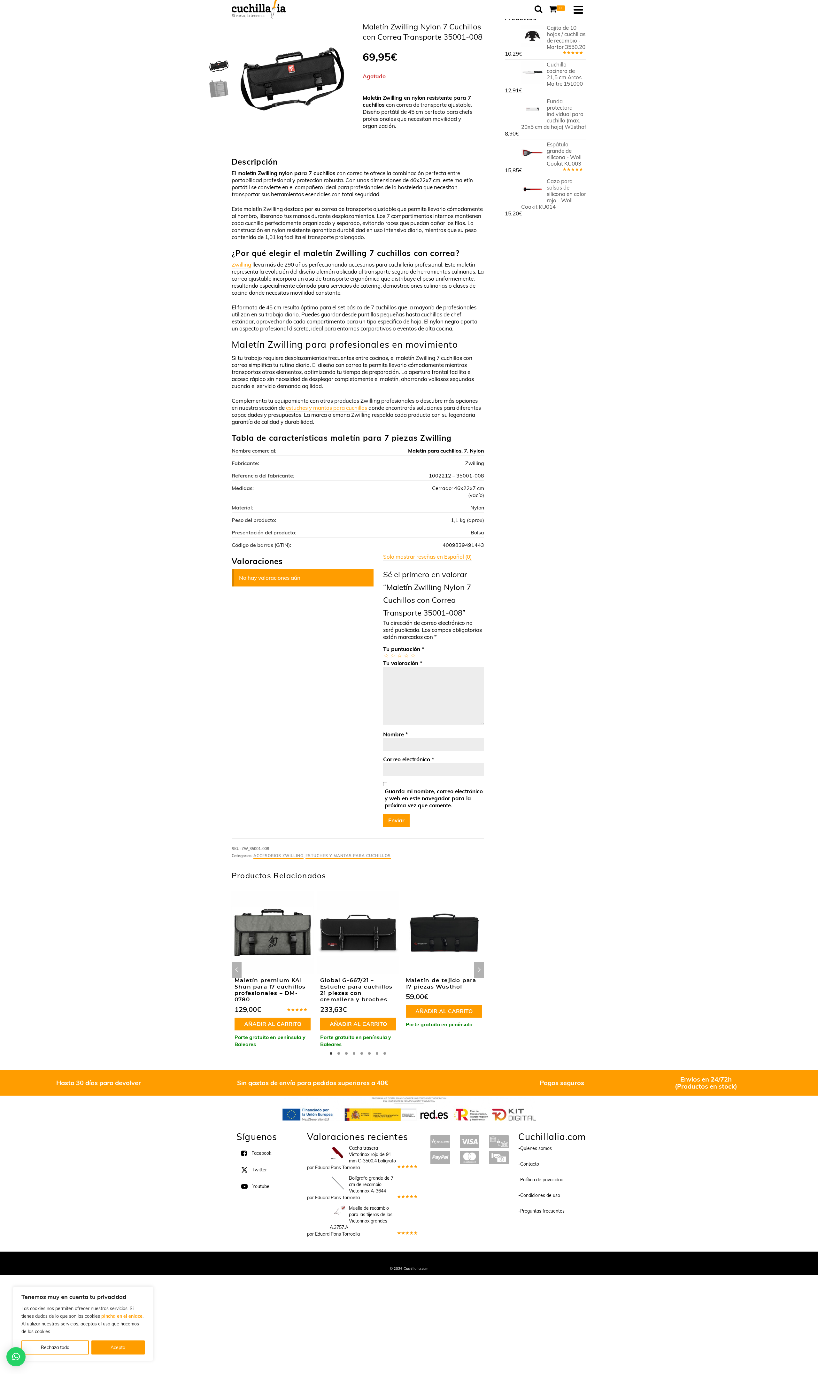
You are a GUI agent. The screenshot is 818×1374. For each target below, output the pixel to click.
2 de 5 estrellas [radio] (392, 655)
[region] (83, 1323)
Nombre (395, 734)
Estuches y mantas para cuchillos (348, 855)
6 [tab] (369, 1053)
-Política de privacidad (540, 1180)
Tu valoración (402, 663)
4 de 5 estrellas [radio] (406, 655)
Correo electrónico (408, 759)
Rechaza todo (55, 1347)
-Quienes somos (535, 1148)
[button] (16, 1356)
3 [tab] (346, 1053)
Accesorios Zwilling (278, 855)
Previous (237, 970)
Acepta (118, 1347)
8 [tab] (385, 1053)
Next (479, 970)
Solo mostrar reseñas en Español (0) (427, 556)
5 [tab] (362, 1053)
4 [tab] (354, 1053)
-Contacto (528, 1164)
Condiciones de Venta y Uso (403, 1260)
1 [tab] (331, 1053)
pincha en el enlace (122, 1316)
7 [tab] (377, 1053)
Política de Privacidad (451, 1260)
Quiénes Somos (362, 1260)
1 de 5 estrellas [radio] (386, 655)
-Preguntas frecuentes (541, 1211)
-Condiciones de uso (539, 1195)
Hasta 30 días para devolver (98, 1083)
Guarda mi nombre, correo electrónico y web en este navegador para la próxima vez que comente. (434, 798)
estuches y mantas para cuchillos (326, 407)
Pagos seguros (562, 1083)
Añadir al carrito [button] (272, 1024)
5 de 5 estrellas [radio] (412, 655)
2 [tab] (339, 1053)
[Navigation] (578, 9)
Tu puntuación (403, 649)
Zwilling (241, 264)
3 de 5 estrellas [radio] (399, 655)
